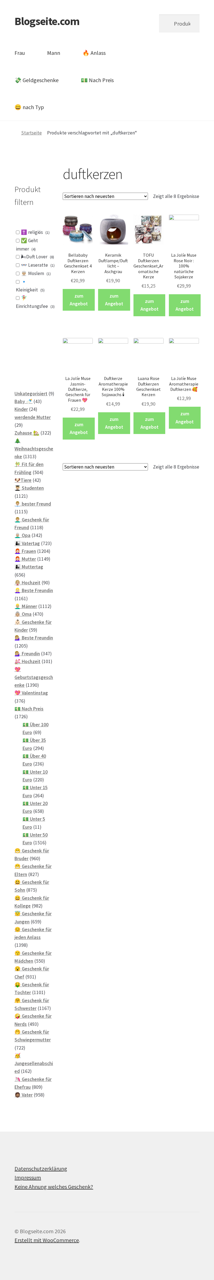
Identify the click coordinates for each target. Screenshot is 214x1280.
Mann (53, 52)
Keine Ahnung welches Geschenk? (53, 1186)
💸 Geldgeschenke (36, 80)
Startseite (31, 133)
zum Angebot (79, 300)
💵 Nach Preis (97, 80)
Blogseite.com (46, 21)
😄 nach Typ (29, 107)
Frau (19, 52)
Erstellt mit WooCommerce (46, 1240)
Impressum (27, 1177)
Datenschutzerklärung (40, 1168)
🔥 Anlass (94, 52)
